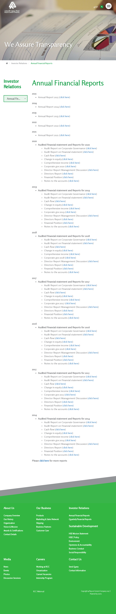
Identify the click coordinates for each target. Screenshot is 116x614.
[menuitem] (20, 521)
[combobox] (15, 98)
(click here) (91, 376)
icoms (100, 594)
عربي (95, 7)
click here (64, 97)
